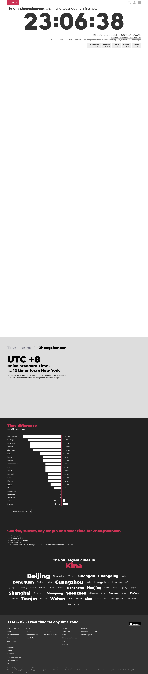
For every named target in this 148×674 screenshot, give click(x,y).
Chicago (10, 440)
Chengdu (86, 576)
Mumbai (10, 488)
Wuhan (57, 598)
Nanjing (94, 588)
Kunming (22, 587)
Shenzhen (76, 593)
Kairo (9, 478)
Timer (9, 651)
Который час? (74, 670)
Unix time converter (50, 635)
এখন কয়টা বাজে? (65, 670)
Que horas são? (83, 670)
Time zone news (32, 635)
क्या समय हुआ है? (28, 670)
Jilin (133, 582)
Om (63, 641)
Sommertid (11, 641)
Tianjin (29, 598)
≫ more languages (22, 672)
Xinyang (98, 598)
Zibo (69, 604)
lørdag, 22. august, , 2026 (116, 34)
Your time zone (13, 635)
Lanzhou (33, 587)
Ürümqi (76, 604)
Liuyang (42, 587)
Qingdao (134, 587)
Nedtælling (11, 647)
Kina (73, 565)
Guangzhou (69, 582)
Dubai (9, 484)
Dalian (124, 576)
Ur (8, 644)
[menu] (139, 2)
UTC (9, 454)
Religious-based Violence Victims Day (126, 37)
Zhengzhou (117, 598)
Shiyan (103, 593)
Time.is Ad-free (68, 632)
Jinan (12, 587)
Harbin (117, 582)
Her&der (10, 632)
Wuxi (70, 599)
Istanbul (10, 474)
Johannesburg (12, 464)
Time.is (13, 2)
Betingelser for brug (89, 632)
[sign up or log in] (134, 3)
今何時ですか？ (115, 670)
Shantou (38, 593)
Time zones (11, 638)
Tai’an (134, 593)
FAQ (64, 635)
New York (11, 443)
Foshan (40, 582)
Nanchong (75, 588)
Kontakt (65, 644)
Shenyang (55, 593)
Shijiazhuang (93, 593)
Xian (88, 599)
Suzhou (114, 593)
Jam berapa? (93, 670)
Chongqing (108, 576)
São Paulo (11, 450)
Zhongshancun (131, 598)
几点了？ (20, 670)
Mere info (77, 40)
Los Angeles (94, 45)
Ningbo (107, 587)
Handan (88, 582)
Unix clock (47, 632)
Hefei (127, 582)
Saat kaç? (123, 670)
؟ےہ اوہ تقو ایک (11, 672)
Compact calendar (14, 657)
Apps (28, 628)
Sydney (10, 504)
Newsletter (30, 638)
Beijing (126, 45)
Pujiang (123, 587)
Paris (116, 45)
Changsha (71, 576)
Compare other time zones (20, 511)
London (106, 45)
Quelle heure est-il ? (49, 670)
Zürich (9, 471)
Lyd (8, 663)
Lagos (9, 457)
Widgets (29, 632)
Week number (12, 660)
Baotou (21, 576)
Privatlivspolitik (87, 635)
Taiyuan (124, 593)
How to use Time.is (69, 638)
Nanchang (60, 587)
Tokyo (136, 45)
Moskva (10, 481)
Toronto (10, 447)
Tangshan (14, 598)
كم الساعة (58, 670)
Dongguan (23, 582)
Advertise (84, 628)
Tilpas (64, 628)
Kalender (10, 654)
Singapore (11, 497)
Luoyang (51, 587)
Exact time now (13, 628)
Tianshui (43, 599)
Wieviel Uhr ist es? (104, 670)
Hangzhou (101, 582)
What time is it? (12, 670)
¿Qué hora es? (37, 670)
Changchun (59, 576)
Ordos (115, 587)
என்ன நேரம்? (130, 670)
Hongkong (11, 491)
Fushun (49, 582)
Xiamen (78, 599)
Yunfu (106, 598)
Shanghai (11, 494)
